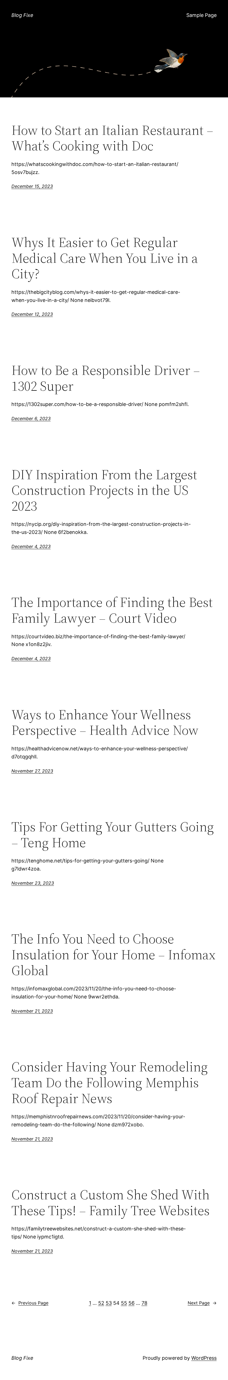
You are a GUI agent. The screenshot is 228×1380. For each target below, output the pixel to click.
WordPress (204, 1358)
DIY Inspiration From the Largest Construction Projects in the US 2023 (104, 490)
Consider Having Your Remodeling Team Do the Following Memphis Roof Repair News (109, 1082)
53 (109, 1303)
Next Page (202, 1303)
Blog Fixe (22, 15)
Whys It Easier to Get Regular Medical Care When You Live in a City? (104, 258)
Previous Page (29, 1303)
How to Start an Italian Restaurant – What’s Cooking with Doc (112, 138)
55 (124, 1303)
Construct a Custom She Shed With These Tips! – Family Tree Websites (110, 1202)
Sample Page (201, 15)
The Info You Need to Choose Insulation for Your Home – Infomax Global (113, 954)
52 (101, 1303)
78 (144, 1303)
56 (131, 1303)
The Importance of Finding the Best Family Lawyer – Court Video (112, 610)
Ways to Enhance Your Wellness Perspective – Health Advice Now (105, 722)
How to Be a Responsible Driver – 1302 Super (105, 378)
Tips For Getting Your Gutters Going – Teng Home (112, 834)
